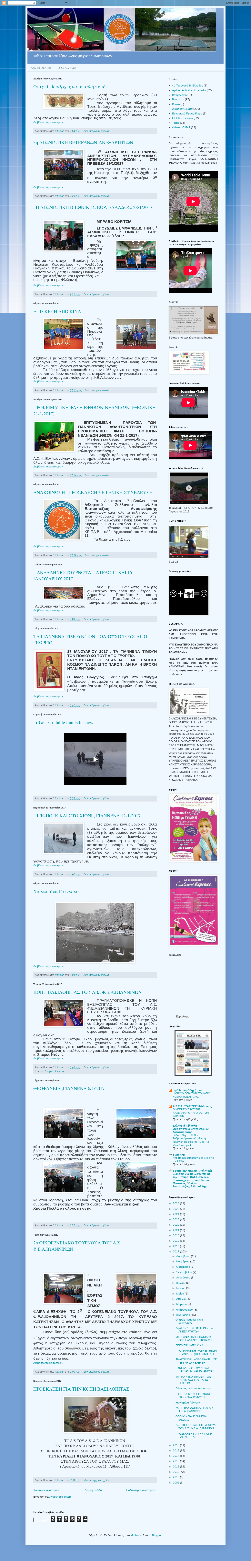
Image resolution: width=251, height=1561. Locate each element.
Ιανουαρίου (183, 1314)
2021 (176, 1230)
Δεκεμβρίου (183, 1256)
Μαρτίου (181, 1304)
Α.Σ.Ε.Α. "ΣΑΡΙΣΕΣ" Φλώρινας (192, 1106)
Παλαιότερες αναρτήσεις (141, 1490)
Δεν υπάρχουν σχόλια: (97, 131)
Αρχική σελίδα (41, 68)
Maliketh (136, 1535)
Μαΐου (180, 1293)
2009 (176, 1482)
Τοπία (175, 122)
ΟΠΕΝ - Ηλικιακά (182, 118)
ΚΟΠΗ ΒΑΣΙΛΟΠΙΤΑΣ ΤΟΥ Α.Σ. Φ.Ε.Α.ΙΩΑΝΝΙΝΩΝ (87, 992)
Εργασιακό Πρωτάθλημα (187, 113)
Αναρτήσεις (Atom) (61, 1496)
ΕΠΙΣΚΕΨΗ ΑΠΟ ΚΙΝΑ (57, 311)
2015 (176, 1450)
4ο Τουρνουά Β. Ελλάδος (187, 85)
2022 (176, 1224)
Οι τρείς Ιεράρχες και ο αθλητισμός (70, 86)
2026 (176, 1203)
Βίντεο (176, 104)
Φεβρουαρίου (185, 1309)
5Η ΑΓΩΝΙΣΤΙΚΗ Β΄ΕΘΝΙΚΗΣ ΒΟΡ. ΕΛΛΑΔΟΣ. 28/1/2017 (92, 207)
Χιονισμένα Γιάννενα (56, 891)
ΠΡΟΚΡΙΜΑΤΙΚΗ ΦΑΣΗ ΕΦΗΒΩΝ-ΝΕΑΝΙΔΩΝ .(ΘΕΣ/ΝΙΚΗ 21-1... (197, 1352)
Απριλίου (182, 1298)
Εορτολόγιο (182, 1016)
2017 (176, 1251)
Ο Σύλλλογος (67, 68)
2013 (176, 1461)
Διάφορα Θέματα (54, 1071)
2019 (176, 1240)
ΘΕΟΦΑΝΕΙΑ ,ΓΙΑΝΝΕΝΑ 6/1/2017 (69, 1088)
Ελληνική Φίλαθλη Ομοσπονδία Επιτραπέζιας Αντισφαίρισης (191, 1128)
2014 (176, 1455)
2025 (176, 1208)
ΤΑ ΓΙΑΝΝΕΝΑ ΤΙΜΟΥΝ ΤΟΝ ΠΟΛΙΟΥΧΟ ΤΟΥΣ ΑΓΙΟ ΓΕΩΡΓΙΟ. (193, 1380)
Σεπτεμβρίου (184, 1272)
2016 (176, 1445)
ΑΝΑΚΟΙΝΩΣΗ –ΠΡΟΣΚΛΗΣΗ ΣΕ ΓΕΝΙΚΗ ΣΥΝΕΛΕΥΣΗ (93, 492)
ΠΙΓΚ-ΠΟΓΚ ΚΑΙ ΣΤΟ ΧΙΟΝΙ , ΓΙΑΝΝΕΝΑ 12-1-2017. (87, 815)
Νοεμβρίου (183, 1261)
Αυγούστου (183, 1277)
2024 (176, 1214)
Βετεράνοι (178, 99)
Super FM (179, 1154)
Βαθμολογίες (180, 94)
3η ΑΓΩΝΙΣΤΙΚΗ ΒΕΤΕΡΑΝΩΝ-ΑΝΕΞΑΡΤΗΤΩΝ (83, 142)
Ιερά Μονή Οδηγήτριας (188, 1090)
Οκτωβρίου (183, 1266)
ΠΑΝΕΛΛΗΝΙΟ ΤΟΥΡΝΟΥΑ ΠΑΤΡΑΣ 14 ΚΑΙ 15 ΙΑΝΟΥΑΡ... (196, 1370)
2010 (176, 1477)
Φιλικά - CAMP (181, 127)
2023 (176, 1219)
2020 (176, 1235)
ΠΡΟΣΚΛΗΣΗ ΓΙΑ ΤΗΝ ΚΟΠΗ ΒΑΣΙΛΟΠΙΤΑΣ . (82, 1389)
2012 (176, 1466)
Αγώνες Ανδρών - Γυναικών (189, 90)
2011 (176, 1471)
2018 (176, 1246)
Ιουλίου (181, 1282)
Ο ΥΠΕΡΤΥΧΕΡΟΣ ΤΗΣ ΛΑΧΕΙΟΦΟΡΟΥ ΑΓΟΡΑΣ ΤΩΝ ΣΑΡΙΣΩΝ (191, 1113)
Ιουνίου (181, 1288)
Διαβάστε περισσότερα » (48, 122)
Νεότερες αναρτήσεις (47, 1490)
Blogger (157, 1535)
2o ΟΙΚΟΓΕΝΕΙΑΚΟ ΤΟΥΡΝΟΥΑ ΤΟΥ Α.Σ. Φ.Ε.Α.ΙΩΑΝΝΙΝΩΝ (195, 1426)
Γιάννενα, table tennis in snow (63, 722)
